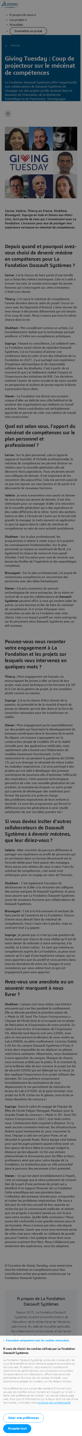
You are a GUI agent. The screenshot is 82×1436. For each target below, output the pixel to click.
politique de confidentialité (53, 1402)
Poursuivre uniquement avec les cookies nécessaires (37, 1340)
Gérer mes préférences (23, 1417)
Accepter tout (17, 1428)
